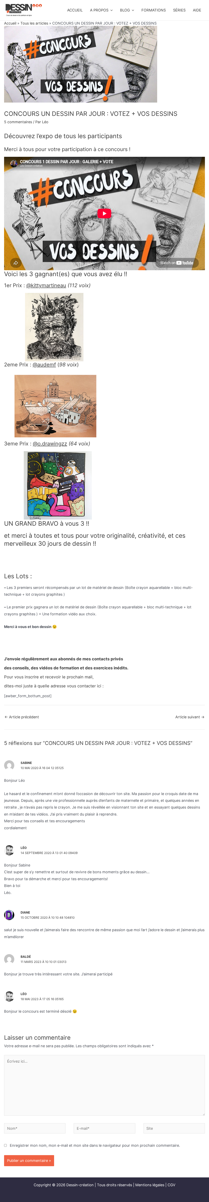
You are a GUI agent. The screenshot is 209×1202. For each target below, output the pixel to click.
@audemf (44, 365)
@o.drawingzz (50, 444)
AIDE (197, 10)
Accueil (10, 23)
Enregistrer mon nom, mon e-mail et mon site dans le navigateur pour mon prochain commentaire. (95, 1145)
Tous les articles (34, 23)
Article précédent (21, 717)
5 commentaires (18, 122)
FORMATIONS (153, 10)
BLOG (125, 10)
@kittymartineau (46, 285)
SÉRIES (179, 10)
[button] (110, 10)
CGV (171, 1185)
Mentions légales (149, 1185)
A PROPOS (99, 10)
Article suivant (190, 717)
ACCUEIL (75, 10)
